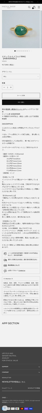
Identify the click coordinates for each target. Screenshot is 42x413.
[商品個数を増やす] (4, 87)
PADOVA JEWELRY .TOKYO (21, 400)
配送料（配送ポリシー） (14, 109)
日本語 (4, 397)
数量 (3, 83)
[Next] (37, 2)
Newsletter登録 (34, 388)
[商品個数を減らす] (11, 87)
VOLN (4, 61)
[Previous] (4, 2)
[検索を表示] (29, 7)
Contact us (21, 270)
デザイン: (7, 72)
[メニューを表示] (39, 7)
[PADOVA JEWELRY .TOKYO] (8, 7)
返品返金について (14, 265)
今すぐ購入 (21, 102)
